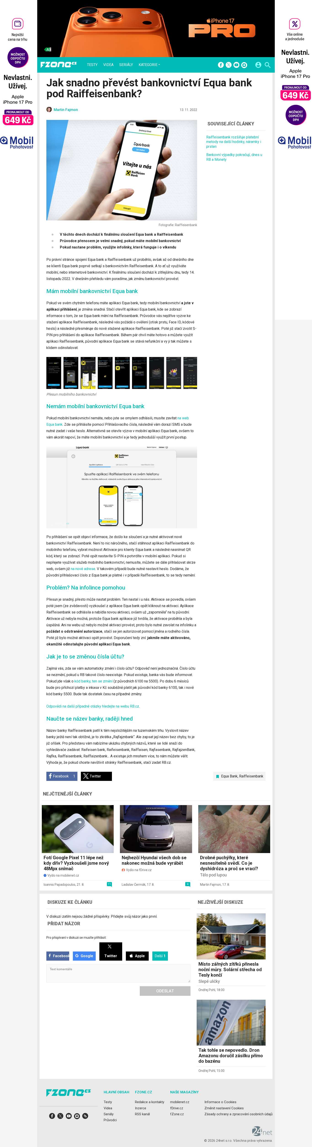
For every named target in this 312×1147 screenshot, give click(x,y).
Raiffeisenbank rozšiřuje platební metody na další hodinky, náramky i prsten (233, 142)
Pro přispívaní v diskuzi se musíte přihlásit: (76, 937)
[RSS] (85, 1117)
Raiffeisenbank (251, 776)
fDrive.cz (176, 1108)
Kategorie (148, 65)
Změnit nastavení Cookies (224, 1108)
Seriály (126, 65)
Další (160, 956)
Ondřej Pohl (206, 990)
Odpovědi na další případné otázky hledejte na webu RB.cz (92, 706)
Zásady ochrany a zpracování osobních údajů (238, 1114)
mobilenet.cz (179, 1102)
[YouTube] (236, 65)
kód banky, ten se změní (94, 681)
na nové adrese (83, 569)
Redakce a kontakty (149, 1102)
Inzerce (140, 1108)
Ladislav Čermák (133, 884)
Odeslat (165, 990)
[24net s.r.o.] (262, 1134)
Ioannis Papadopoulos (59, 884)
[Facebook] (221, 65)
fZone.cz (177, 1114)
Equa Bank (229, 776)
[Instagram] (244, 65)
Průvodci (110, 1120)
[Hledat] (267, 65)
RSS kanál (142, 1114)
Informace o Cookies (220, 1102)
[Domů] (59, 65)
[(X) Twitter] (228, 65)
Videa (108, 65)
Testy (92, 65)
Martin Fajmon (210, 884)
